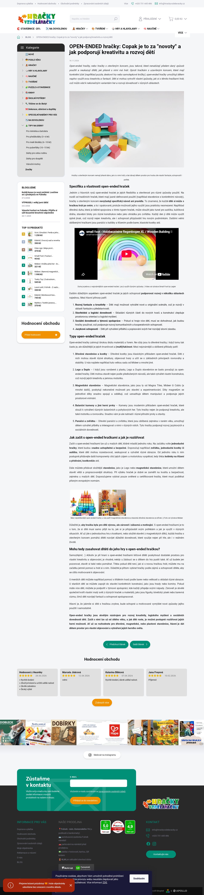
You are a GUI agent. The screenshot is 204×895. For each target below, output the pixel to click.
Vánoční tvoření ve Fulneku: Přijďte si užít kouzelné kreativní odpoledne (39, 211)
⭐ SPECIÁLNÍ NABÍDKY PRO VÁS (41, 115)
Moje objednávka (25, 848)
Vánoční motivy (33, 164)
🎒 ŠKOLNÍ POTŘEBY (35, 98)
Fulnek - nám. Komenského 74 (75, 829)
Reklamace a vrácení (26, 853)
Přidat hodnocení (32, 335)
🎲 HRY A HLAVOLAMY (36, 71)
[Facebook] (148, 843)
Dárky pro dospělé (34, 158)
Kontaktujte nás (161, 854)
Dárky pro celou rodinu (36, 153)
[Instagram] (154, 843)
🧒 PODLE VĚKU (33, 60)
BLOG (20, 862)
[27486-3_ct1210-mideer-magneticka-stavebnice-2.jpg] (83, 501)
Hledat (116, 19)
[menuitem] (30, 28)
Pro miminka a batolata (37, 131)
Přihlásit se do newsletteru (85, 800)
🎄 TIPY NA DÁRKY (34, 125)
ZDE (105, 882)
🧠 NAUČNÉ (31, 76)
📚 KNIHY (30, 92)
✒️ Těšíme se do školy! (36, 103)
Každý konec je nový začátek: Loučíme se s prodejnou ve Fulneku (40, 193)
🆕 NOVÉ (29, 54)
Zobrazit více (102, 702)
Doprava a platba (25, 3)
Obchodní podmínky (70, 3)
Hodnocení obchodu (46, 3)
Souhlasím (139, 878)
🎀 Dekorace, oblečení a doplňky (40, 109)
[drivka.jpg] (112, 501)
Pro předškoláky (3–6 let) (37, 136)
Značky (28, 169)
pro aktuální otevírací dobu (76, 859)
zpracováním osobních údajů (112, 791)
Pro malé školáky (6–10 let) (38, 142)
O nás (19, 857)
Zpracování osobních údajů (96, 3)
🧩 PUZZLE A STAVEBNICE (37, 87)
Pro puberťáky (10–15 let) (38, 147)
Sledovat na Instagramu (105, 755)
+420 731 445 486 (160, 836)
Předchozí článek (117, 644)
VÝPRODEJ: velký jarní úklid (35, 202)
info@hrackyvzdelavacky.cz (165, 830)
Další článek (138, 644)
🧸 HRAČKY (31, 65)
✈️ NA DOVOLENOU (34, 120)
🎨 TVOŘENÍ (31, 82)
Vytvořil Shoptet (156, 891)
